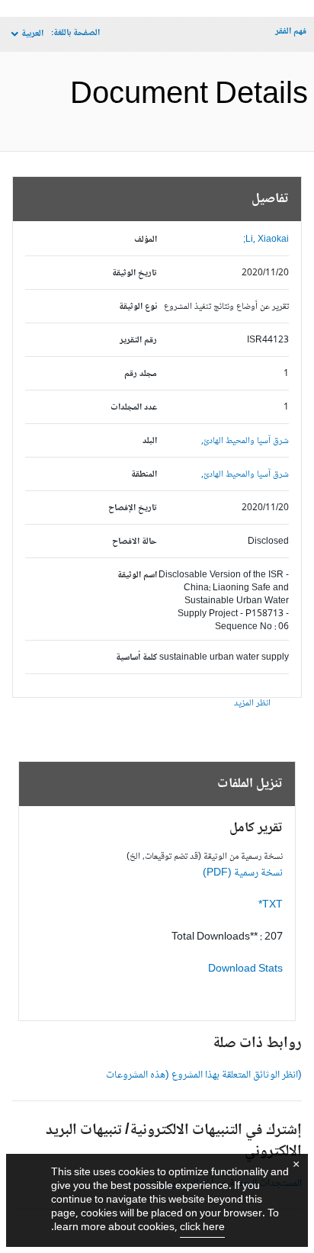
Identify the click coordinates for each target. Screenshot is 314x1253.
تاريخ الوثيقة (134, 273)
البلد (150, 441)
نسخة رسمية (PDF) (243, 873)
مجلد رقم (140, 374)
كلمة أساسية (136, 657)
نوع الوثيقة (138, 306)
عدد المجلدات (134, 407)
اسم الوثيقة (137, 575)
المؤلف (145, 239)
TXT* (270, 905)
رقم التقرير (138, 340)
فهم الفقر (290, 32)
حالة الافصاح (134, 541)
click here (202, 1228)
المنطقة (144, 474)
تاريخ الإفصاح (132, 508)
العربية (32, 34)
